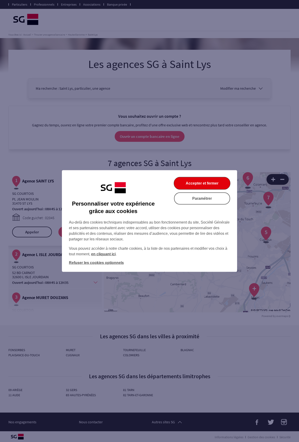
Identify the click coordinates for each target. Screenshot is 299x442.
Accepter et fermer (202, 183)
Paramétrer (202, 198)
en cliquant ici (103, 254)
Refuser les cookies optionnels (96, 263)
